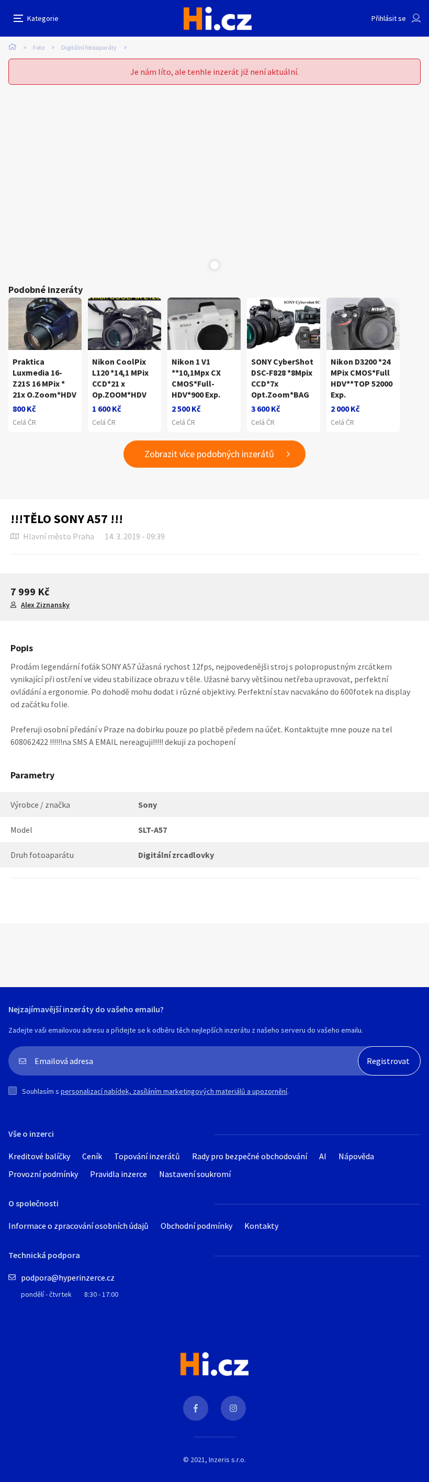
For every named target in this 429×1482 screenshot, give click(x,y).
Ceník (92, 1156)
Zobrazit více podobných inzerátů (209, 454)
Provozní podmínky (43, 1174)
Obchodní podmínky (196, 1225)
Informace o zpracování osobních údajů (78, 1225)
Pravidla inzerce (118, 1174)
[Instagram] (233, 1408)
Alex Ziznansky (45, 604)
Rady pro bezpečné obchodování (249, 1156)
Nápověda (356, 1156)
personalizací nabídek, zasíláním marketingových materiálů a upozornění (174, 1091)
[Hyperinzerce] (217, 18)
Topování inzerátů (147, 1156)
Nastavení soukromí (195, 1174)
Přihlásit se (388, 18)
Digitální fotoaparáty (89, 47)
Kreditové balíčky (39, 1156)
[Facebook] (195, 1408)
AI (322, 1156)
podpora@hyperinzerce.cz (68, 1277)
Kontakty (261, 1225)
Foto (38, 47)
